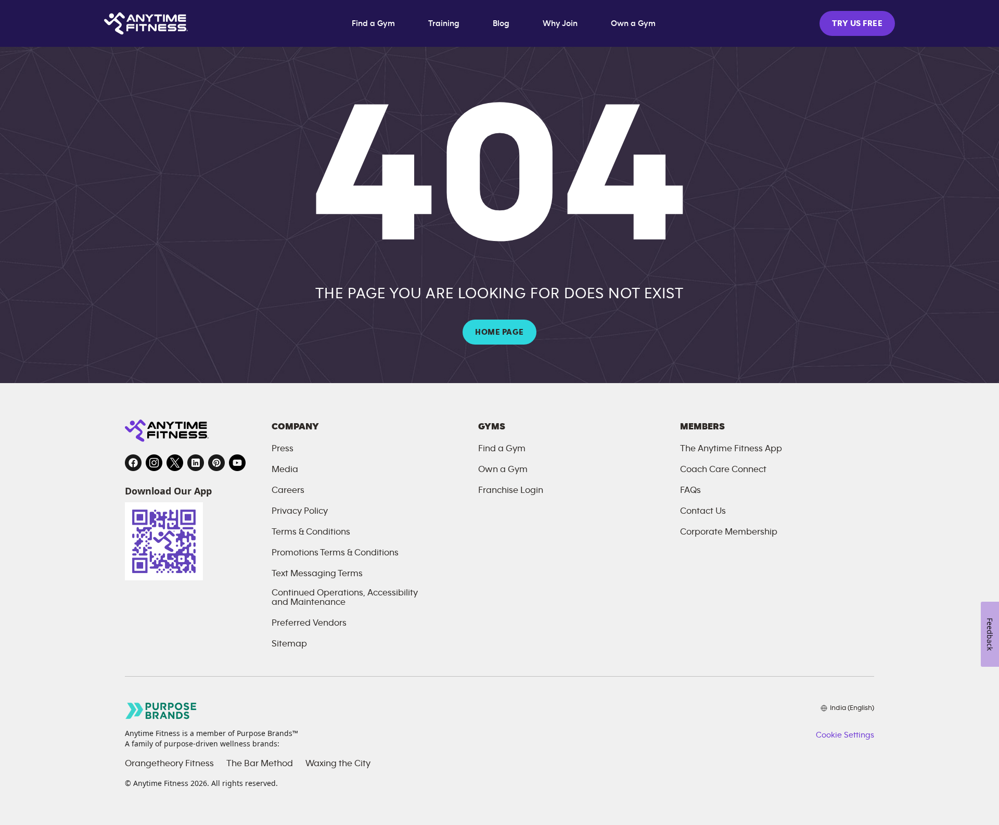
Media (285, 469)
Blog (501, 23)
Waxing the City (337, 763)
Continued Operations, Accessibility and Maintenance (345, 597)
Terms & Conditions (311, 532)
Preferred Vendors (309, 623)
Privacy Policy (300, 511)
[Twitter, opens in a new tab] (174, 462)
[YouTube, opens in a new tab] (237, 462)
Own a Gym (633, 23)
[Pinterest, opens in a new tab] (216, 462)
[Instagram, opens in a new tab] (154, 462)
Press (282, 448)
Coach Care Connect (723, 469)
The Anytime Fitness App (731, 448)
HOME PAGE (499, 332)
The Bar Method (259, 763)
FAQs (690, 490)
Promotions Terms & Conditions (335, 552)
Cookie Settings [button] (845, 735)
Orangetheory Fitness (169, 763)
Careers (288, 490)
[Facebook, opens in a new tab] (133, 462)
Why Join (560, 23)
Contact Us (703, 511)
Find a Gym (373, 23)
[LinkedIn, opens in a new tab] (195, 462)
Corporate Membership (728, 532)
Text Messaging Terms (317, 573)
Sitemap (289, 644)
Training (443, 23)
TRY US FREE (857, 23)
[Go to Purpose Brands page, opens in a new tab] (161, 711)
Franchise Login (510, 490)
